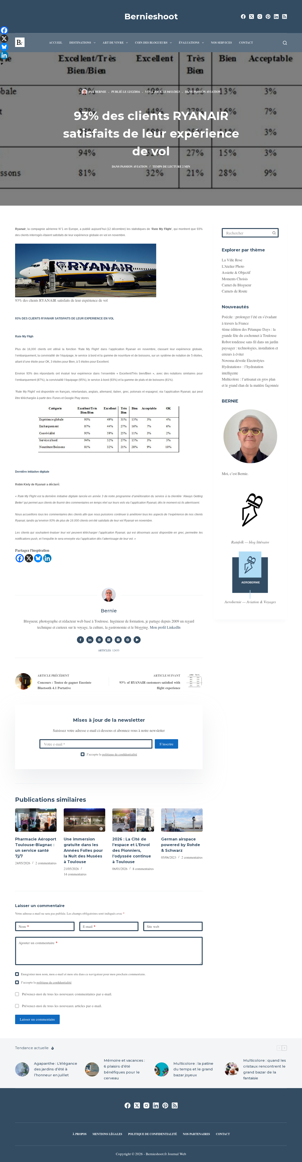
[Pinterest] (268, 16)
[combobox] (246, 232)
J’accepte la (112, 754)
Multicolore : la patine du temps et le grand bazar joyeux (193, 1069)
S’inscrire (166, 744)
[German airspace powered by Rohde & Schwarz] (182, 820)
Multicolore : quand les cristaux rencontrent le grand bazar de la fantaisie (264, 1069)
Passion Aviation (207, 92)
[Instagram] (259, 16)
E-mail (89, 926)
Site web (153, 926)
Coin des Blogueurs (151, 43)
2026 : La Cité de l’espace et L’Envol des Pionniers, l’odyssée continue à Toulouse (131, 850)
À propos (79, 1134)
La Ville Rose (232, 259)
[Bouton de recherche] (274, 233)
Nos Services (221, 43)
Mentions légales (107, 1134)
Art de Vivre (113, 43)
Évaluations (189, 43)
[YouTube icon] (137, 639)
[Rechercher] (285, 43)
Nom (24, 926)
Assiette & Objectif (236, 272)
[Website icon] (99, 639)
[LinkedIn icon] (89, 639)
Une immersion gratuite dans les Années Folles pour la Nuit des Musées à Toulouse (83, 850)
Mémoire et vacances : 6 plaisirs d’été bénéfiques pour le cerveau (124, 1069)
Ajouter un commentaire (38, 942)
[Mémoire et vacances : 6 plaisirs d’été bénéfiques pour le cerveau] (92, 1069)
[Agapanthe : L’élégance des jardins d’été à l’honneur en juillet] (22, 1069)
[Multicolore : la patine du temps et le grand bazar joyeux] (162, 1069)
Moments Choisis (235, 278)
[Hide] (2, 64)
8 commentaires (143, 868)
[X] (29, 558)
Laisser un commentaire (37, 1019)
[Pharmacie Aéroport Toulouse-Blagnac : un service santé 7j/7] (36, 820)
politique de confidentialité (119, 754)
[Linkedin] (47, 558)
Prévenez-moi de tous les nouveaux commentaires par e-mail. (67, 994)
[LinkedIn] (276, 16)
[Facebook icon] (80, 639)
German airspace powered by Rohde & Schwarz (180, 845)
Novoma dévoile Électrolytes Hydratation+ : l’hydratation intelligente (243, 366)
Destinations (80, 43)
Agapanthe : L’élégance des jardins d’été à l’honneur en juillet (55, 1069)
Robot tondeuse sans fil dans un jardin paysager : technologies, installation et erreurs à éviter (250, 348)
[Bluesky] (38, 558)
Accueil (55, 43)
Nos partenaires (196, 1134)
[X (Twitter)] (251, 16)
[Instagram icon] (118, 639)
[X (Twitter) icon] (108, 639)
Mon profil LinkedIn (165, 627)
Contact (246, 43)
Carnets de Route (234, 290)
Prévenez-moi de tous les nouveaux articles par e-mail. (62, 1005)
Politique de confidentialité (152, 1134)
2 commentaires (45, 863)
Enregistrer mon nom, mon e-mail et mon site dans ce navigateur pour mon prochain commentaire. (83, 974)
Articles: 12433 (108, 650)
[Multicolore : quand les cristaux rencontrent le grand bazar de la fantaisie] (231, 1069)
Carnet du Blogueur (236, 284)
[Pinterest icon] (127, 639)
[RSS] (284, 16)
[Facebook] (243, 16)
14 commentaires (75, 874)
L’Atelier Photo (233, 266)
